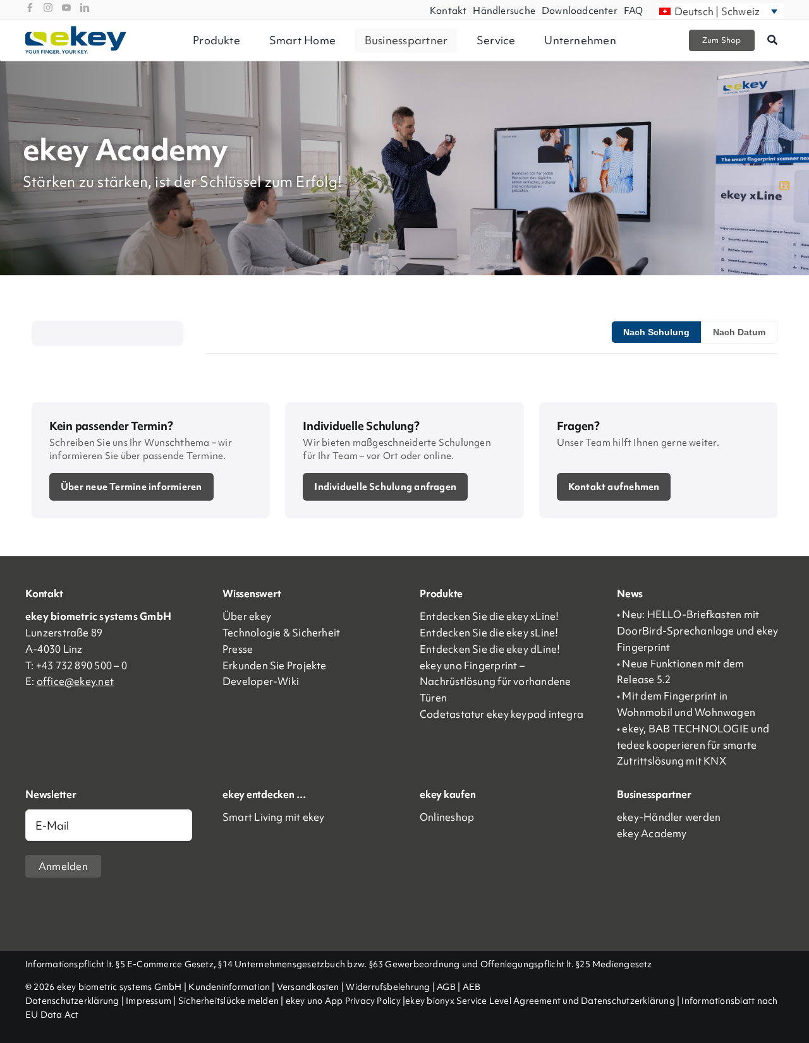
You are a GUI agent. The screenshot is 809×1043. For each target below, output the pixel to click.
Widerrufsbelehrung (388, 986)
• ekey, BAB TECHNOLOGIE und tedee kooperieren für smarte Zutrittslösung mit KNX (693, 745)
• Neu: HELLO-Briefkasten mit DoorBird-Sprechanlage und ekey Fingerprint (698, 630)
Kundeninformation (229, 986)
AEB (472, 986)
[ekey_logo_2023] (75, 30)
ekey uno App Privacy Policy (343, 1000)
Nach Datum (739, 332)
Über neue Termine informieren (131, 486)
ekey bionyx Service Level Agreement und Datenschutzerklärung (540, 1000)
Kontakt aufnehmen (614, 486)
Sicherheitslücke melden (228, 1000)
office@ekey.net (75, 681)
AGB (446, 986)
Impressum (148, 1000)
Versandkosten (308, 986)
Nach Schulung (656, 332)
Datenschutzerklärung (72, 1000)
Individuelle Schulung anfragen (385, 486)
